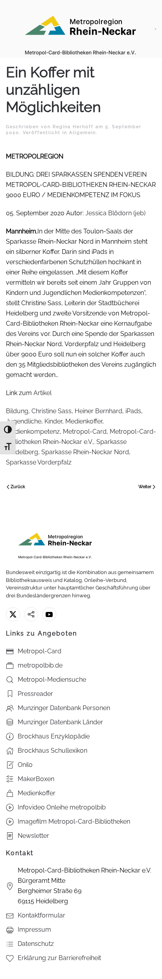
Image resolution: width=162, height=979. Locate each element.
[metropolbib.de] (31, 614)
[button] (155, 29)
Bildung (17, 411)
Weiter (144, 486)
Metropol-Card (85, 431)
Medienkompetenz (33, 431)
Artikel (42, 393)
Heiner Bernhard (98, 411)
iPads (133, 411)
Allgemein (82, 132)
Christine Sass (51, 411)
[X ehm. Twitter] (13, 614)
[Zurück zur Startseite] (80, 29)
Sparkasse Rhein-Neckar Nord (85, 452)
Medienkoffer (83, 421)
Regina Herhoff (73, 126)
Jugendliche (23, 421)
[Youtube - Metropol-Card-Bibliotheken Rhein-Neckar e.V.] (49, 614)
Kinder (53, 421)
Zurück (18, 486)
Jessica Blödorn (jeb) (115, 213)
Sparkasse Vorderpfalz (39, 462)
